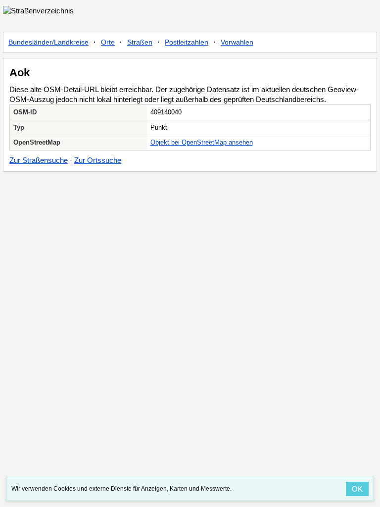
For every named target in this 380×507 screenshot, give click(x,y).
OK (357, 489)
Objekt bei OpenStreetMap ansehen (201, 142)
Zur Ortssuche (97, 160)
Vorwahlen (237, 42)
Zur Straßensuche (38, 160)
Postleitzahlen (186, 42)
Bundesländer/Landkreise (48, 42)
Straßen (139, 42)
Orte (108, 42)
